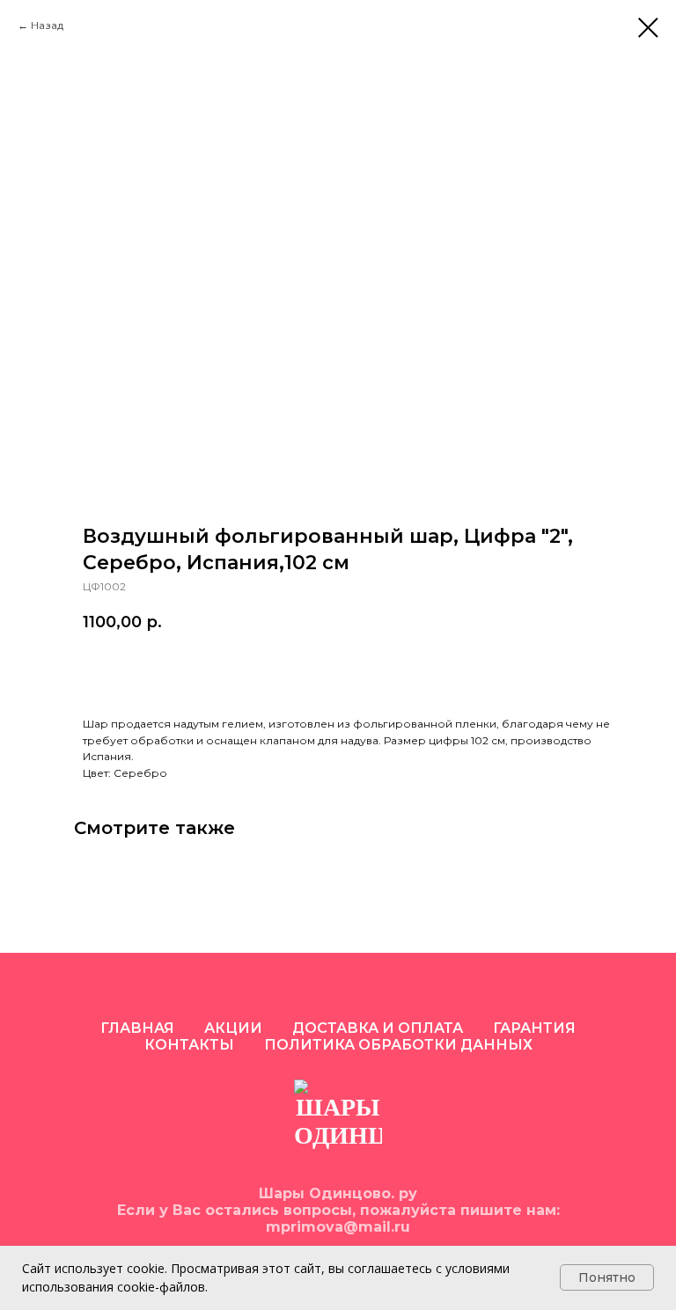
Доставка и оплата (377, 1028)
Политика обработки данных (398, 1044)
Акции (233, 1028)
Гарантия (534, 1028)
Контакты (189, 1044)
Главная (137, 1028)
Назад (47, 25)
